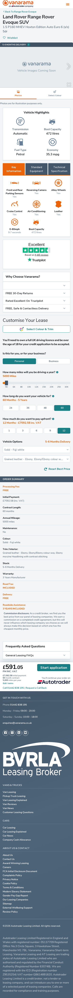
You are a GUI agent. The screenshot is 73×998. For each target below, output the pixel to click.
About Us (8, 855)
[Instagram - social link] (12, 733)
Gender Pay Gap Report (15, 895)
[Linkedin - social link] (19, 733)
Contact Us (9, 859)
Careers (7, 867)
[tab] (54, 93)
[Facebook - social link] (5, 733)
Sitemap (7, 903)
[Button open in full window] (69, 84)
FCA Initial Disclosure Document (20, 871)
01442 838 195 (18, 704)
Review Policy (10, 911)
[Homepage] (18, 4)
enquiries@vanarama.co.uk (17, 723)
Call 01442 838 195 (13, 687)
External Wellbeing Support (17, 907)
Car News (8, 835)
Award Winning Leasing (16, 863)
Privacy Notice (10, 879)
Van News (8, 808)
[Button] (36, 285)
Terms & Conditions (13, 887)
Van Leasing (9, 792)
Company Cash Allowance (17, 839)
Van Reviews (10, 804)
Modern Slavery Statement (17, 891)
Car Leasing (9, 827)
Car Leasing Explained (14, 831)
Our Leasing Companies (15, 899)
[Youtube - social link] (25, 733)
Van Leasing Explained (15, 800)
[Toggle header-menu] (68, 4)
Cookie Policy (10, 883)
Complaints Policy (12, 875)
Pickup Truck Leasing (14, 796)
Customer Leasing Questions (18, 812)
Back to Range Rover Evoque (20, 11)
